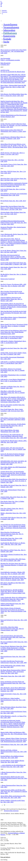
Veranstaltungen (11, 27)
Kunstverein (9, 36)
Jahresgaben (9, 30)
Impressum (4, 10)
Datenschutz (4, 12)
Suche (6, 41)
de (1, 4)
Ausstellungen (10, 24)
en (1, 6)
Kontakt (7, 38)
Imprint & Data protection (11, 810)
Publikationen (10, 33)
